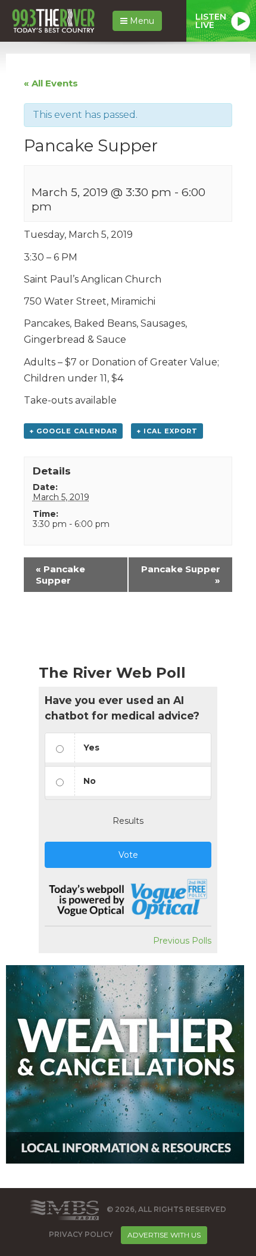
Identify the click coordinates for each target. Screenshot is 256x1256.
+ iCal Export (167, 431)
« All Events (51, 83)
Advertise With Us (164, 1234)
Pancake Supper (60, 574)
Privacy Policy (81, 1234)
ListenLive (210, 20)
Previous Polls (182, 940)
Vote (128, 854)
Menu (140, 20)
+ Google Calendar (73, 431)
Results (128, 820)
